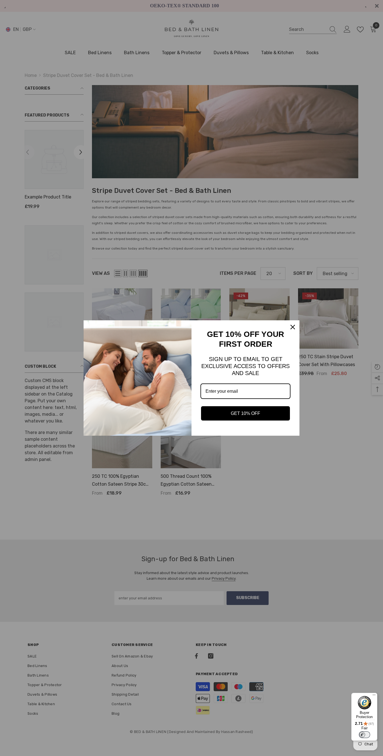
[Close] (292, 327)
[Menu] (374, 696)
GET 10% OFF (245, 413)
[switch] (364, 734)
